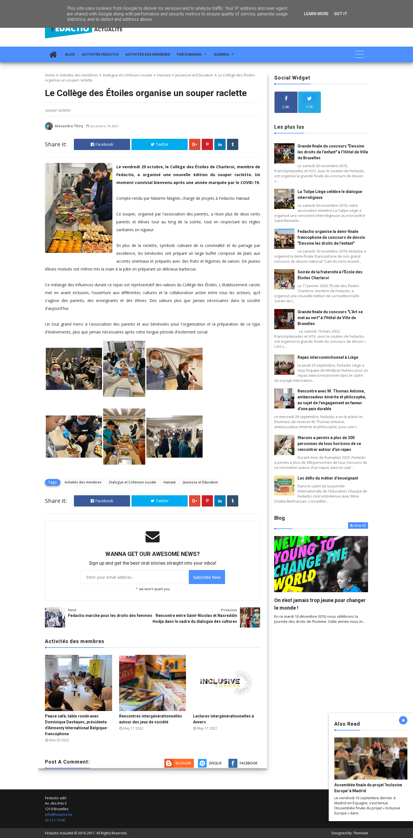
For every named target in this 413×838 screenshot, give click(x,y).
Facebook (103, 144)
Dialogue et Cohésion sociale (127, 75)
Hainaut (164, 75)
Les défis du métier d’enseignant (328, 478)
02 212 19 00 (55, 820)
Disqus (215, 763)
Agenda (221, 54)
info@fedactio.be (58, 814)
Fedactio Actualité (59, 833)
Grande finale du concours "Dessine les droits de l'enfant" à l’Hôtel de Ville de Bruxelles (333, 152)
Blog (70, 54)
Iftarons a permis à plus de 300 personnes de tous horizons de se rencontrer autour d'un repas (329, 443)
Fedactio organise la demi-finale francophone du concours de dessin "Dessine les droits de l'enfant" (331, 237)
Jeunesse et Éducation (194, 75)
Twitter (162, 144)
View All (360, 525)
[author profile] (49, 128)
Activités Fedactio (100, 54)
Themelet (360, 833)
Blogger (183, 763)
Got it (340, 14)
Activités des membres (147, 54)
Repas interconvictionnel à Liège (328, 357)
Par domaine (189, 54)
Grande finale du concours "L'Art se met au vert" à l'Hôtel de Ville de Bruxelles (330, 318)
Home (50, 75)
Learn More (316, 14)
